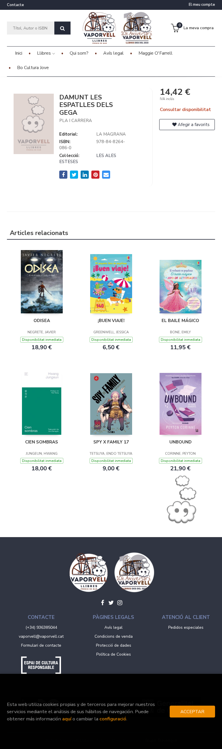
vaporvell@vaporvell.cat (41, 636)
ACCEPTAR (192, 712)
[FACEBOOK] (102, 602)
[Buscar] (62, 28)
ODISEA (42, 320)
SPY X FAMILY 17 (111, 442)
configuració (112, 718)
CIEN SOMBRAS (41, 442)
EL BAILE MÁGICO (180, 320)
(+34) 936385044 (41, 627)
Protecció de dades (113, 645)
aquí (66, 718)
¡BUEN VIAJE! (111, 320)
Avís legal (113, 627)
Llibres (44, 53)
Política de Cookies (113, 654)
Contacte (15, 5)
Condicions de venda (114, 636)
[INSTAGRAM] (119, 602)
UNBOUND (180, 442)
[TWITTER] (111, 602)
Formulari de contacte (41, 645)
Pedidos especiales (186, 627)
